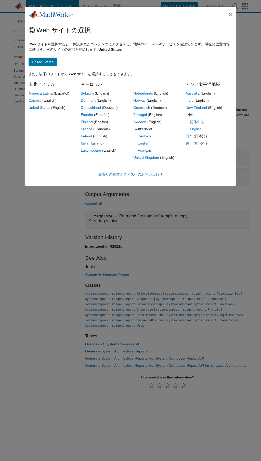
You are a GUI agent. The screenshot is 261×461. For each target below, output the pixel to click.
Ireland (86, 136)
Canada (35, 100)
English (143, 143)
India (189, 100)
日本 (189, 136)
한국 (189, 143)
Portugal (140, 115)
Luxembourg (91, 150)
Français (145, 150)
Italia (84, 143)
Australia (193, 93)
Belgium (87, 93)
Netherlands (143, 93)
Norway (139, 100)
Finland (87, 122)
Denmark (88, 100)
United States (39, 108)
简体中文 (197, 122)
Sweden (139, 122)
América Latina (41, 93)
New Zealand (196, 108)
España (87, 115)
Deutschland (91, 108)
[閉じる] (230, 14)
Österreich (141, 108)
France (86, 129)
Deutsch (144, 136)
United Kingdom (146, 157)
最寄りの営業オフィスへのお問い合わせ (130, 174)
